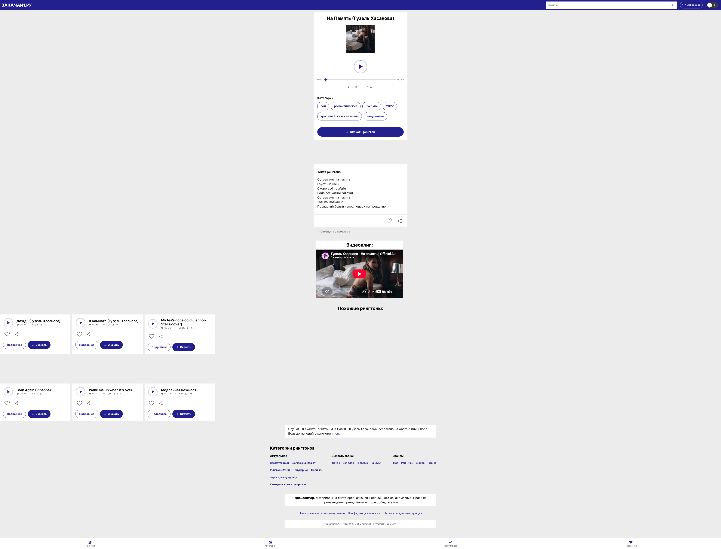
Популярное (300, 470)
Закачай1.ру (17, 5)
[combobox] (607, 5)
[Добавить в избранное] (389, 221)
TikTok (336, 462)
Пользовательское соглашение (322, 513)
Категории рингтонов (292, 448)
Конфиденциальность (364, 513)
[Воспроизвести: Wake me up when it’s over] (80, 392)
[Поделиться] (16, 334)
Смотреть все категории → (288, 484)
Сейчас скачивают (303, 462)
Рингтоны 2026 (280, 470)
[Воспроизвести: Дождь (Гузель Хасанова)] (8, 322)
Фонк (432, 462)
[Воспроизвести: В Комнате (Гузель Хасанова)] (80, 322)
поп (323, 106)
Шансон (421, 462)
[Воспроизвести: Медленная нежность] (153, 392)
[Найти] (671, 5)
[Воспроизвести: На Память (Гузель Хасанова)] (360, 66)
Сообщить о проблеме (335, 231)
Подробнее (14, 344)
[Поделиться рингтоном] (399, 221)
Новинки (316, 470)
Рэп (403, 462)
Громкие (362, 462)
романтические (345, 106)
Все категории (279, 462)
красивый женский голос (340, 116)
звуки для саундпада (283, 477)
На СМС (375, 462)
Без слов (348, 462)
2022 (390, 106)
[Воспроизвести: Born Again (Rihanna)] (8, 392)
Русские (372, 106)
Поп (395, 462)
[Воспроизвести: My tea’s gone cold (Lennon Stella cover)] (153, 324)
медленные (375, 116)
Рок (410, 462)
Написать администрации (403, 513)
